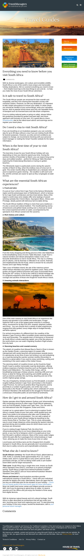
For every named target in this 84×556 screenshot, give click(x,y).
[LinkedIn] (11, 548)
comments (9, 79)
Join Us (21, 539)
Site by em (41, 555)
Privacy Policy (67, 534)
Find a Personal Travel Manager (69, 65)
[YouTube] (17, 548)
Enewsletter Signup (69, 58)
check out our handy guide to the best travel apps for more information (28, 483)
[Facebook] (6, 548)
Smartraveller (8, 120)
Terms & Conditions (10, 539)
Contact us (41, 539)
